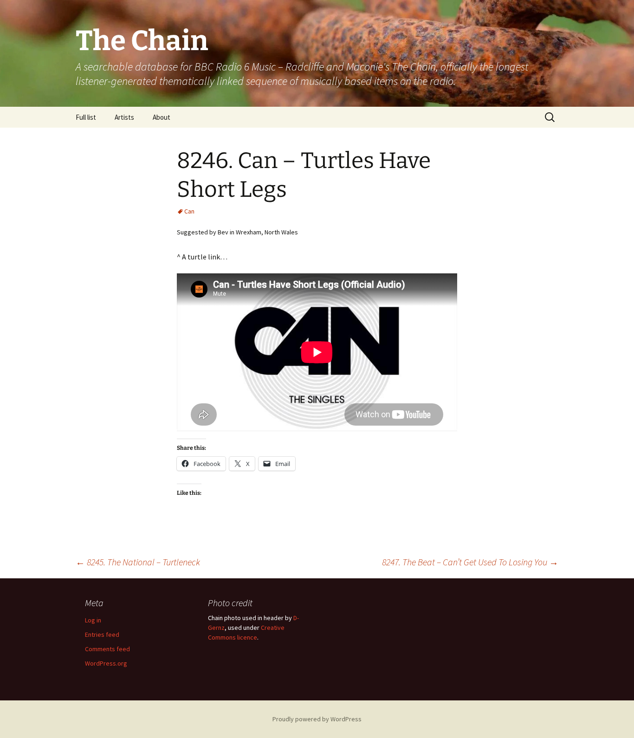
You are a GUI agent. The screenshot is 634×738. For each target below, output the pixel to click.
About (161, 117)
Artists (124, 117)
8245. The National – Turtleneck (138, 562)
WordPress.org (106, 663)
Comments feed (107, 649)
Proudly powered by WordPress (317, 719)
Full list (86, 117)
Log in (93, 620)
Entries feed (102, 634)
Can (189, 211)
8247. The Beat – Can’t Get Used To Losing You (470, 562)
